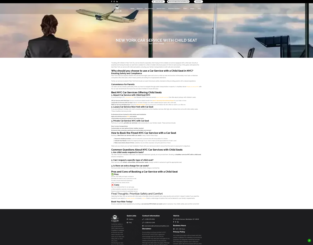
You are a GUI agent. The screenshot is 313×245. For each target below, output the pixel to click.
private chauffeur (131, 198)
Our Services (149, 8)
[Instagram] (114, 1)
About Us (140, 8)
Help (199, 8)
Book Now (198, 1)
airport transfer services (165, 97)
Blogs (192, 8)
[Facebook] (111, 1)
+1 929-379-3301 (159, 1)
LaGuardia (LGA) (130, 97)
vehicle (145, 198)
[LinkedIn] (117, 1)
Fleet (185, 8)
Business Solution (174, 8)
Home (132, 8)
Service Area (161, 8)
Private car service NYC (194, 86)
